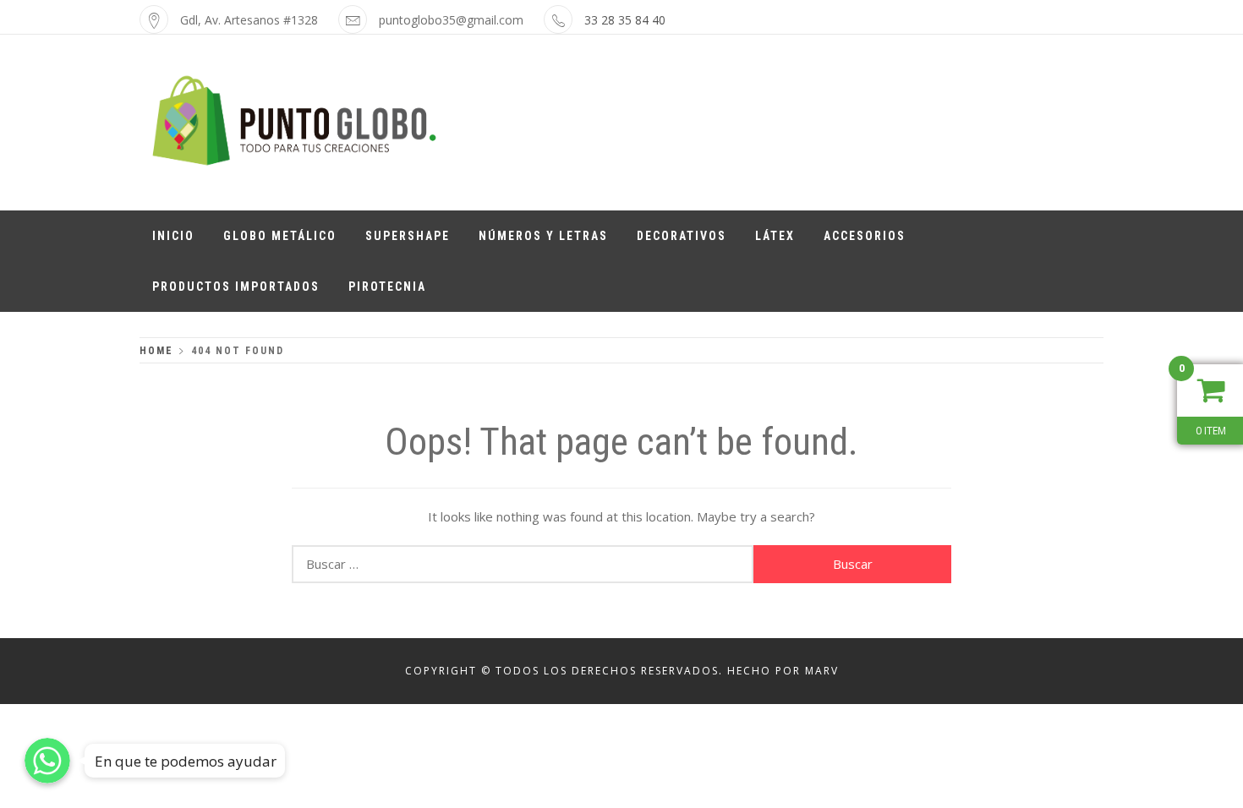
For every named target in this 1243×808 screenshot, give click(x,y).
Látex (775, 236)
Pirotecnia (387, 286)
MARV (822, 670)
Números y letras (543, 236)
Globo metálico (280, 236)
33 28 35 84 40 (624, 20)
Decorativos (681, 236)
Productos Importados (236, 286)
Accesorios (865, 236)
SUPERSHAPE (407, 236)
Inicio (173, 236)
